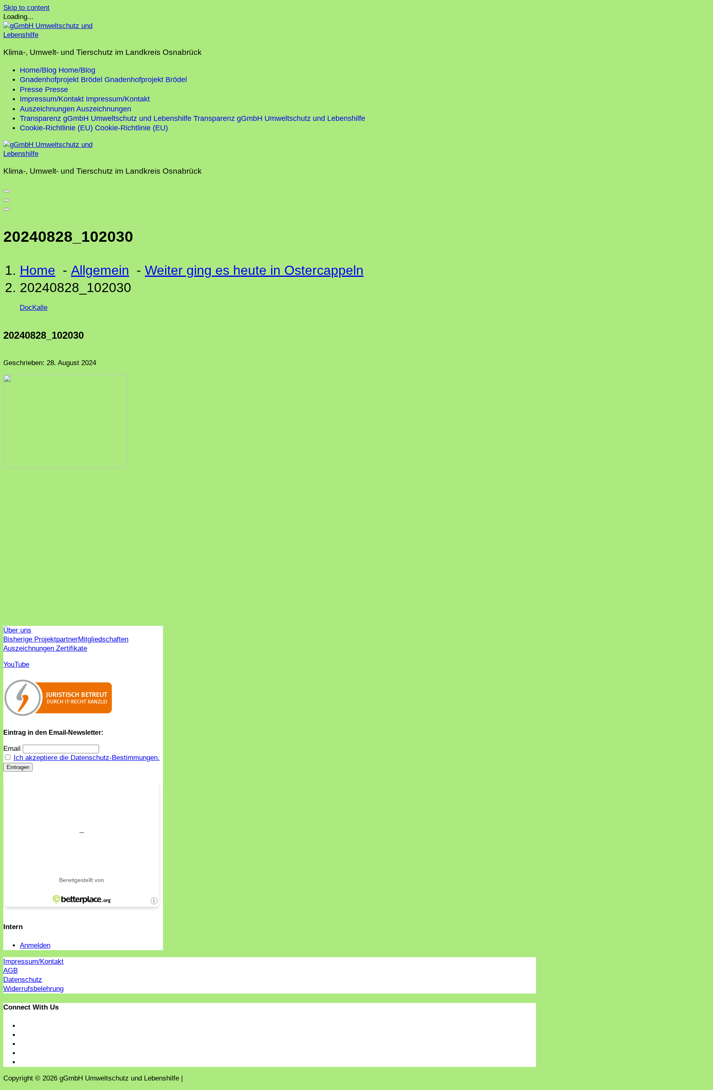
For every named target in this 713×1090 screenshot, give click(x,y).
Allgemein (100, 270)
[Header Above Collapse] (6, 209)
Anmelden (35, 945)
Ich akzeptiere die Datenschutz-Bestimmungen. (87, 758)
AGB (10, 970)
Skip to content (26, 8)
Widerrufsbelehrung (33, 989)
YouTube (16, 664)
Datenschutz (22, 980)
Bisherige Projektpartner (40, 639)
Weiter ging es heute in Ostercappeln (254, 270)
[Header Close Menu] (6, 200)
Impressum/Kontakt (33, 961)
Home (37, 270)
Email (12, 749)
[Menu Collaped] (6, 191)
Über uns (17, 630)
